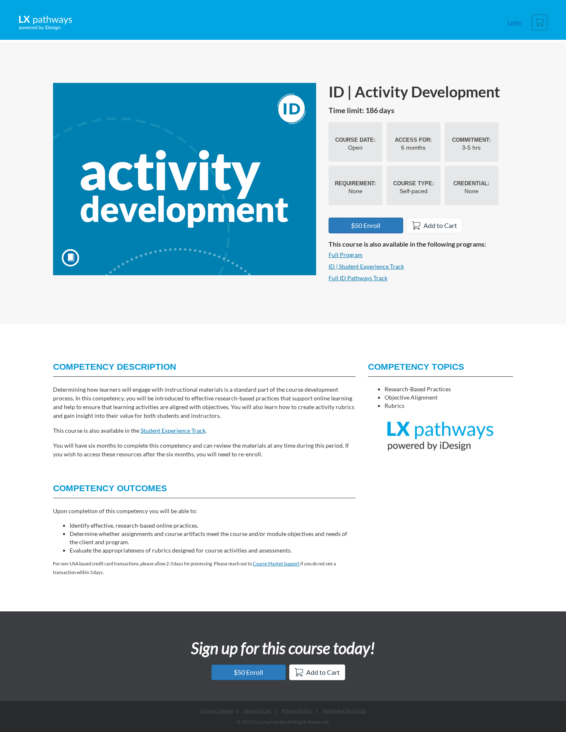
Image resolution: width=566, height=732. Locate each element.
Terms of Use (257, 711)
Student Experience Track (173, 430)
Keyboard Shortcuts (344, 711)
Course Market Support (276, 563)
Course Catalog (216, 711)
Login (515, 22)
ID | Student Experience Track (366, 266)
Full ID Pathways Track (358, 277)
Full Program (346, 254)
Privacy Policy (297, 711)
